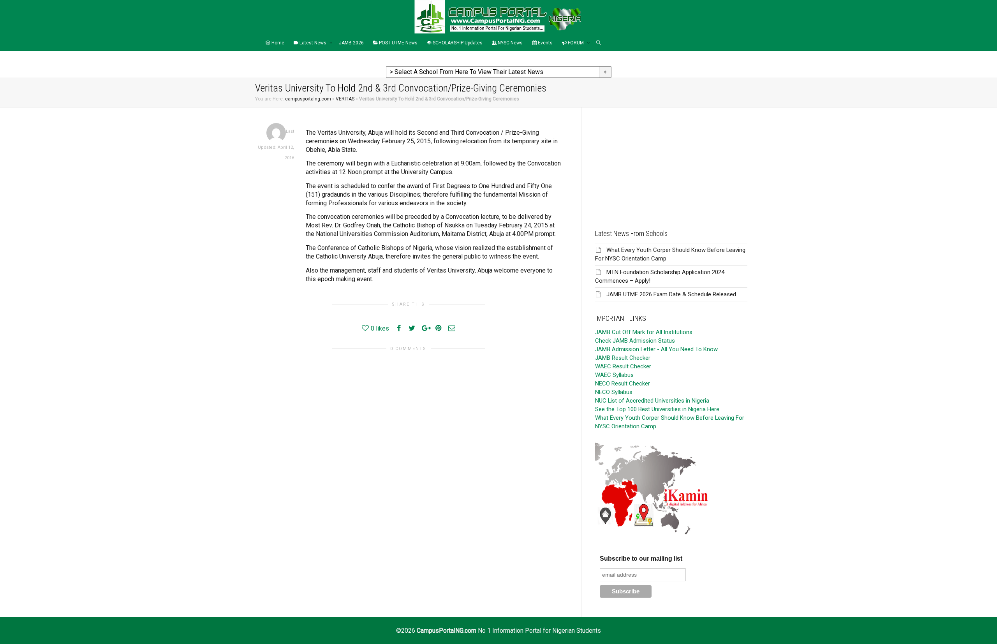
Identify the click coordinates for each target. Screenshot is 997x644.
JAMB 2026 (351, 43)
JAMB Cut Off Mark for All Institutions (643, 332)
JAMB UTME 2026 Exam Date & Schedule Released (671, 294)
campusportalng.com (308, 99)
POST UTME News (397, 43)
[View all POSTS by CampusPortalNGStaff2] (276, 132)
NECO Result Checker (622, 383)
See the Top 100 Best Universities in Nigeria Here (657, 409)
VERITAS (345, 99)
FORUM (576, 43)
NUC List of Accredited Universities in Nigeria (652, 400)
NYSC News (510, 43)
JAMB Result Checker (622, 357)
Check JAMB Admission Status (635, 340)
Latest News (313, 43)
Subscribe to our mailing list (641, 558)
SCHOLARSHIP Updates (457, 43)
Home (277, 43)
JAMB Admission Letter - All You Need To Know (656, 349)
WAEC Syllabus (614, 374)
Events (545, 43)
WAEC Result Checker (623, 366)
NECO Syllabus (613, 392)
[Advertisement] (671, 161)
